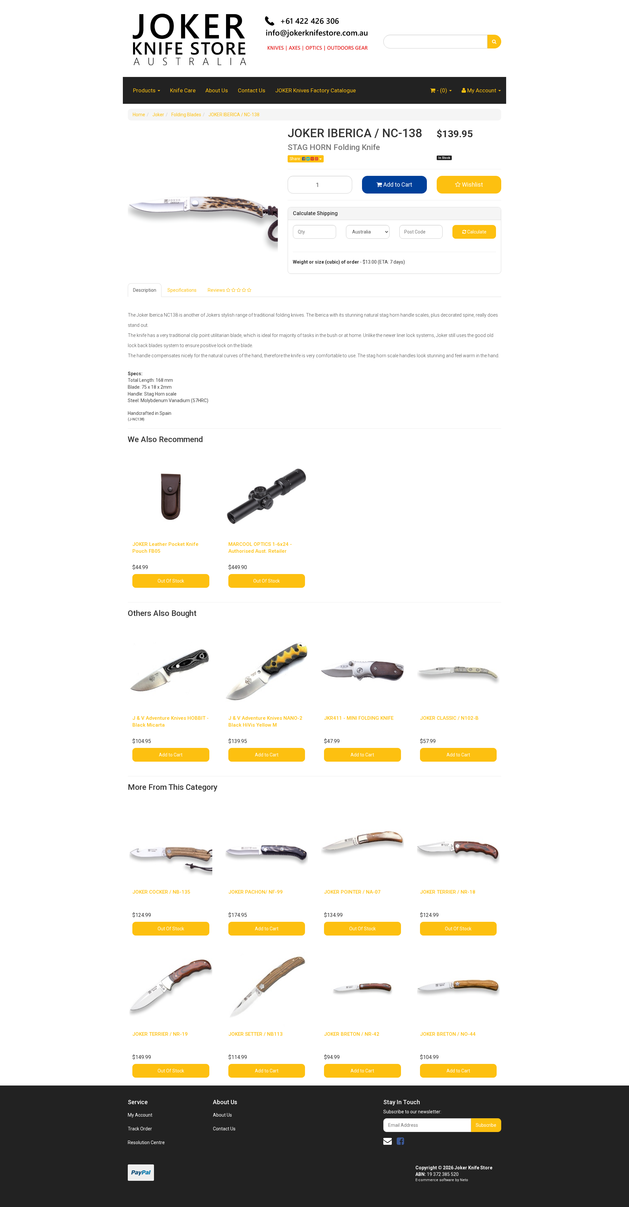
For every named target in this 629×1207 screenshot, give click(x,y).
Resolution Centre (146, 1142)
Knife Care (183, 90)
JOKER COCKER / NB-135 (161, 892)
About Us (216, 90)
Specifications (182, 290)
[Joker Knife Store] (250, 38)
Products (145, 90)
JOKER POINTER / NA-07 (352, 892)
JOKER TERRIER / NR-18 (447, 892)
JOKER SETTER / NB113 (255, 1034)
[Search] (494, 41)
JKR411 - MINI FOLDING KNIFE (358, 718)
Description (144, 290)
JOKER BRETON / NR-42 (351, 1034)
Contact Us (251, 90)
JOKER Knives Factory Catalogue (315, 90)
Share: (296, 159)
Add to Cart (397, 184)
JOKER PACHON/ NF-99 (255, 892)
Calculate (476, 231)
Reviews (217, 290)
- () (441, 90)
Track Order (140, 1128)
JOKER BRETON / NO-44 (448, 1034)
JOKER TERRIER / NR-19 (160, 1034)
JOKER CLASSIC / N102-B (449, 718)
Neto (464, 1180)
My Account (140, 1115)
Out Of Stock (171, 581)
